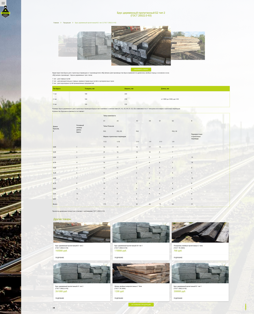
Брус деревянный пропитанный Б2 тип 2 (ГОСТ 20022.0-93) (95, 23)
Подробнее (59, 257)
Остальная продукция (141, 304)
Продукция (67, 23)
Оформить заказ (141, 69)
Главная (56, 23)
